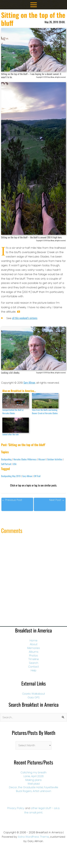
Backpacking (6, 459)
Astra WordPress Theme (33, 837)
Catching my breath (33, 772)
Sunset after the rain (10, 434)
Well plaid (34, 784)
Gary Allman (29, 382)
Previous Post (12, 500)
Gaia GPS (34, 697)
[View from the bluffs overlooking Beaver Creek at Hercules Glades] (45, 400)
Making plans (33, 780)
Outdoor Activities (54, 459)
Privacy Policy (15, 808)
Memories (33, 648)
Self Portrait (6, 464)
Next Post (56, 500)
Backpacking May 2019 (11, 476)
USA (14, 464)
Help (33, 670)
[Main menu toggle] (34, 5)
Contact (33, 666)
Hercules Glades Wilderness (25, 459)
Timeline (33, 659)
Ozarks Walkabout (33, 694)
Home (33, 640)
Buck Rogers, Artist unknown (33, 791)
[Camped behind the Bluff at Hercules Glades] (15, 400)
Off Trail (37, 476)
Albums (33, 652)
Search (33, 663)
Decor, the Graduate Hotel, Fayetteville (33, 787)
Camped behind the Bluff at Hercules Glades (13, 411)
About (33, 644)
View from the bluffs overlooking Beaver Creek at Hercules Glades (45, 411)
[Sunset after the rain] (15, 425)
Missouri (41, 459)
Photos (33, 655)
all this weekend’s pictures (24, 318)
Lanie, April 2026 (34, 776)
